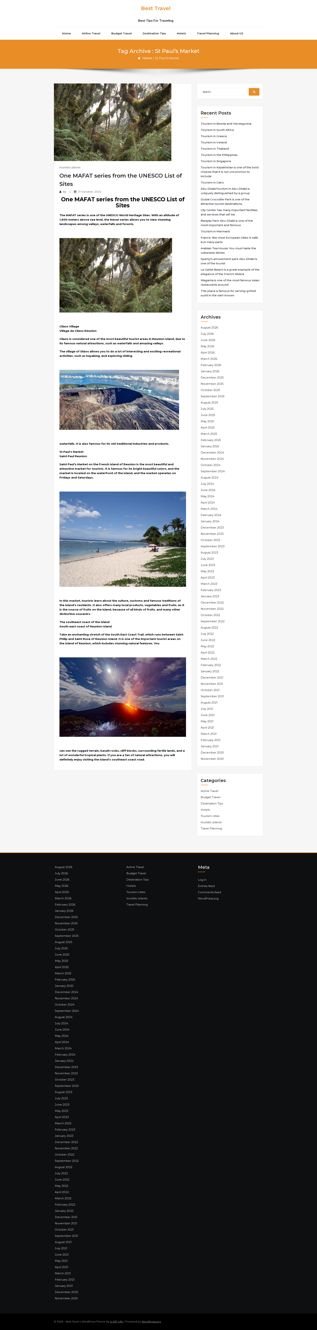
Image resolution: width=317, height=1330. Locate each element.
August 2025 (209, 402)
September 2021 (212, 696)
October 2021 (210, 690)
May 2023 (207, 571)
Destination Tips (154, 33)
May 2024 (207, 496)
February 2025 (211, 440)
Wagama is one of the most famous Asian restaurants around (230, 282)
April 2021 (207, 727)
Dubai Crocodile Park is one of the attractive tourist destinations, (225, 202)
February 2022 (211, 665)
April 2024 (208, 502)
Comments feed (209, 892)
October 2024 (210, 465)
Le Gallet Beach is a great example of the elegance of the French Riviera (230, 272)
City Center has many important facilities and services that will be (229, 212)
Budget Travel (121, 33)
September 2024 (213, 471)
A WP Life (116, 1321)
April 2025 (208, 427)
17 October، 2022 (89, 191)
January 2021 (210, 746)
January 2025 (210, 446)
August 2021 (209, 702)
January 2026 (210, 371)
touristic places (70, 167)
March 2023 (209, 583)
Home (66, 33)
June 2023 (208, 565)
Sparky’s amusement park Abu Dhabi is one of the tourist (229, 261)
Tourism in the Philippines (219, 155)
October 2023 (210, 540)
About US (236, 33)
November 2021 (212, 683)
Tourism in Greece (214, 136)
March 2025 (209, 433)
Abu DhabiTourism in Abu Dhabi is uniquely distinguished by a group (225, 191)
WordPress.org (208, 898)
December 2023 (212, 527)
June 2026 (208, 340)
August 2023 (209, 552)
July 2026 (207, 333)
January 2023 (210, 596)
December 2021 (212, 677)
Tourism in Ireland (214, 142)
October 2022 (210, 615)
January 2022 (210, 671)
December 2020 (212, 752)
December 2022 (212, 602)
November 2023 (212, 533)
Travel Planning (208, 33)
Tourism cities (210, 816)
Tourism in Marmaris (215, 231)
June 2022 (208, 640)
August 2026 (209, 327)
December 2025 (212, 377)
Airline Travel (91, 33)
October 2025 (210, 390)
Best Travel (156, 8)
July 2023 (207, 558)
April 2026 (208, 352)
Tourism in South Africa (217, 130)
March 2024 (209, 508)
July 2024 (207, 483)
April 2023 (208, 577)
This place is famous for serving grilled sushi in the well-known (228, 293)
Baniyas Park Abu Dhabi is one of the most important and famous (227, 223)
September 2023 (213, 546)
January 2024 (210, 521)
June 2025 (208, 415)
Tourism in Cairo (212, 182)
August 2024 (209, 477)
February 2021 (211, 740)
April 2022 (208, 652)
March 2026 (209, 358)
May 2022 (207, 646)
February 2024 (211, 515)
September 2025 (213, 396)
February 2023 (211, 590)
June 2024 (208, 490)
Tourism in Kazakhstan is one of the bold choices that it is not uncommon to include (230, 172)
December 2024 (212, 452)
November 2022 (212, 608)
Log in (202, 879)
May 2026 (207, 346)
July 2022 (207, 633)
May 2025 (207, 421)
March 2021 (209, 733)
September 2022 (213, 621)
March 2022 (209, 658)
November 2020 (212, 758)
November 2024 (212, 458)
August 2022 (209, 627)
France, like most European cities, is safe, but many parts (229, 240)
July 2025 (207, 408)
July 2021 (207, 708)
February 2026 (211, 365)
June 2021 (208, 715)
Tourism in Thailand (215, 148)
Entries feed (206, 886)
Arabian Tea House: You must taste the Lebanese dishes (228, 250)
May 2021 (207, 721)
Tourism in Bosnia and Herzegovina (226, 123)
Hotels (181, 33)
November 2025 (212, 383)
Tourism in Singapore (216, 161)
